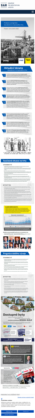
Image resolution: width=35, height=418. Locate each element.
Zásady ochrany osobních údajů (26, 397)
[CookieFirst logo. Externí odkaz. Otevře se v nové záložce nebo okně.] (1, 399)
